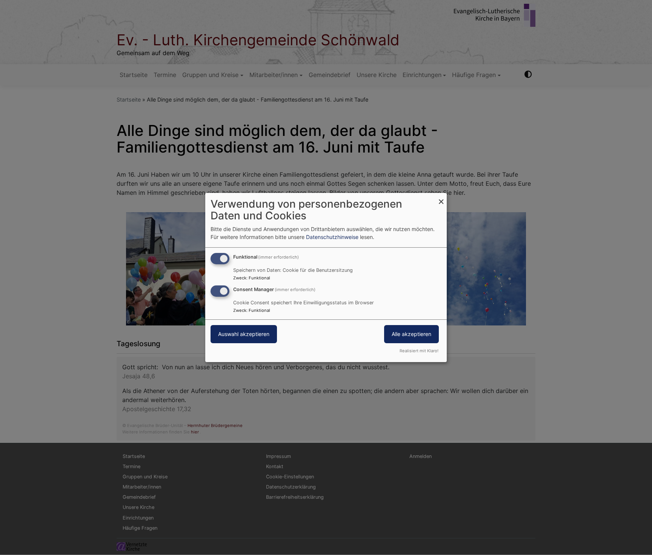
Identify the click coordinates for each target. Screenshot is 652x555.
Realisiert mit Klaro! (419, 350)
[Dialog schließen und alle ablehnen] (441, 197)
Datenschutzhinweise (332, 237)
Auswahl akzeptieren (243, 334)
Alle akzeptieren (411, 334)
